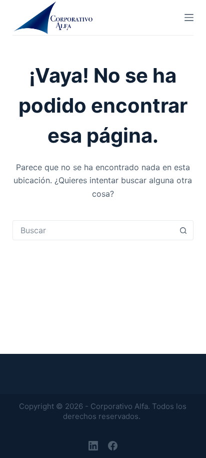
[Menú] (189, 17)
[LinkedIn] (93, 445)
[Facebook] (113, 445)
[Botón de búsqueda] (183, 230)
